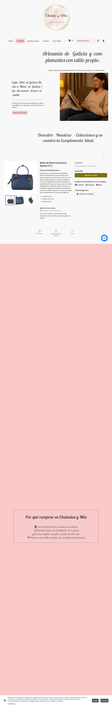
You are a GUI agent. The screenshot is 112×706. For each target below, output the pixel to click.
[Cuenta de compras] (103, 40)
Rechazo (104, 700)
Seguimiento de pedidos (56, 234)
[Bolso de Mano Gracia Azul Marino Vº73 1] (20, 200)
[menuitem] (103, 157)
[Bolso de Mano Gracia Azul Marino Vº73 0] (10, 200)
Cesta (72, 234)
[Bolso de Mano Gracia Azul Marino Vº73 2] (31, 200)
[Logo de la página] (56, 18)
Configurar (11, 703)
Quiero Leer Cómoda (20, 113)
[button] (85, 194)
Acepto (95, 700)
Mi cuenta (40, 234)
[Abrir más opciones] (65, 41)
